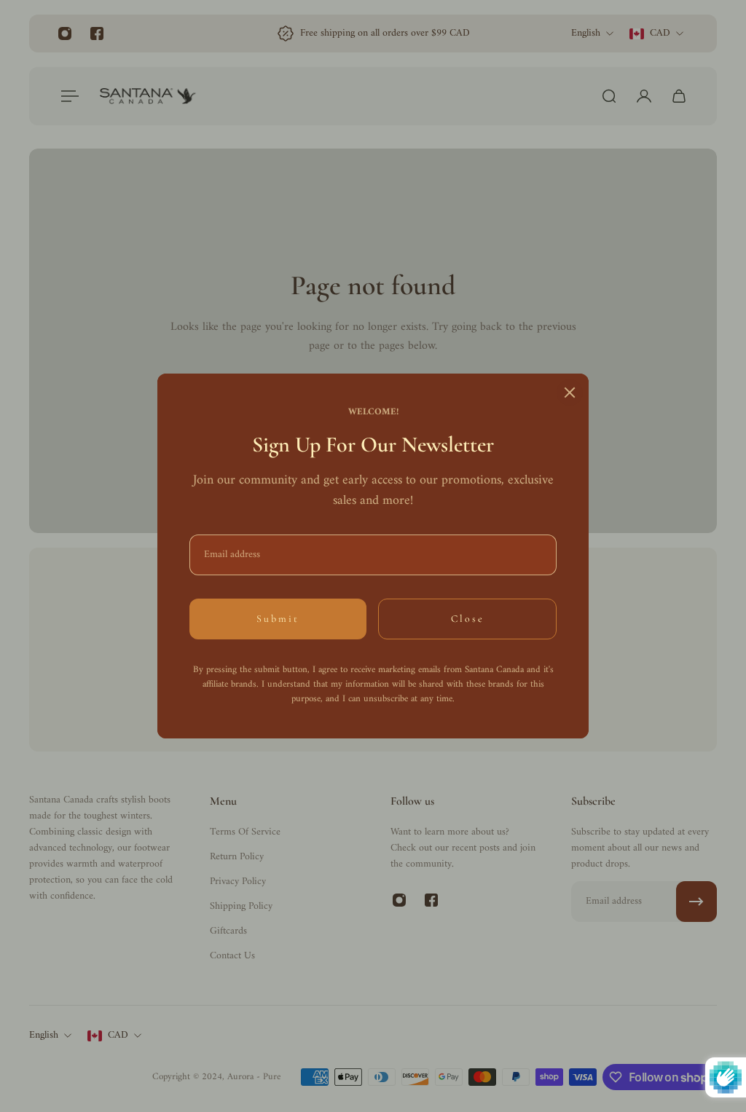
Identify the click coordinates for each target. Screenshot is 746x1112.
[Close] (570, 392)
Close (467, 618)
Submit (277, 618)
